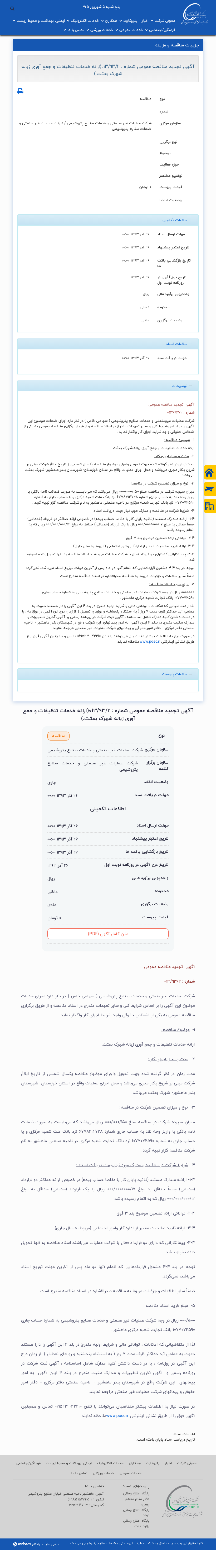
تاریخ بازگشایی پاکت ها (174, 263)
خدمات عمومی (131, 29)
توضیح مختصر (171, 175)
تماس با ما (75, 29)
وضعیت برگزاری (169, 320)
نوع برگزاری (168, 142)
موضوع (164, 153)
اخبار (145, 20)
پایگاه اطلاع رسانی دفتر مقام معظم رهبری (136, 1499)
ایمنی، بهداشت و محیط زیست (41, 20)
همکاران (111, 20)
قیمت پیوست (170, 187)
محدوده (163, 307)
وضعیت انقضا (170, 200)
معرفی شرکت (165, 20)
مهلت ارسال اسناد (171, 234)
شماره (163, 112)
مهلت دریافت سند (171, 358)
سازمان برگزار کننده (158, 765)
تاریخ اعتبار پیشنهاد (173, 247)
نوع (162, 98)
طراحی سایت (51, 1544)
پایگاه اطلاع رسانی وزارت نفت (136, 1523)
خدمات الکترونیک (85, 20)
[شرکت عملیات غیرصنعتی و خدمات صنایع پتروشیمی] (194, 14)
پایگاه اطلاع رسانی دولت (136, 1512)
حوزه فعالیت (169, 164)
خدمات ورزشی (101, 29)
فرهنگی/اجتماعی (162, 29)
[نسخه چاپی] (20, 91)
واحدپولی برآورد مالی (173, 294)
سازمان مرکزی (170, 123)
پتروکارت (130, 20)
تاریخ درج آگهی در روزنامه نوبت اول (171, 279)
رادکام (36, 1544)
